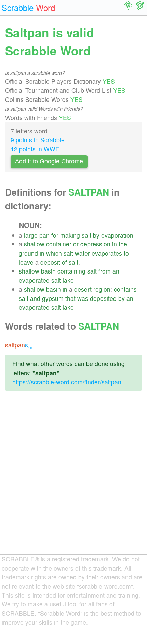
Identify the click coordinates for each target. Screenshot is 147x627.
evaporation (117, 235)
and (35, 298)
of (64, 262)
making (70, 235)
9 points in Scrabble (38, 139)
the (123, 244)
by (96, 235)
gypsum (53, 298)
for (54, 235)
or (76, 244)
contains (125, 289)
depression (95, 244)
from (104, 271)
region (101, 289)
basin (48, 271)
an (115, 271)
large (31, 235)
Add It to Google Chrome (49, 161)
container (58, 244)
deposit (50, 262)
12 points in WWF (35, 149)
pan (44, 235)
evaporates (107, 253)
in (114, 244)
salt (86, 235)
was (82, 298)
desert (83, 289)
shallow (34, 244)
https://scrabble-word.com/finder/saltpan (66, 381)
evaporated (34, 280)
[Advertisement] (73, 477)
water (82, 253)
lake (68, 280)
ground (28, 253)
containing (71, 271)
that (70, 298)
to (126, 253)
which (54, 253)
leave (26, 262)
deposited (103, 298)
